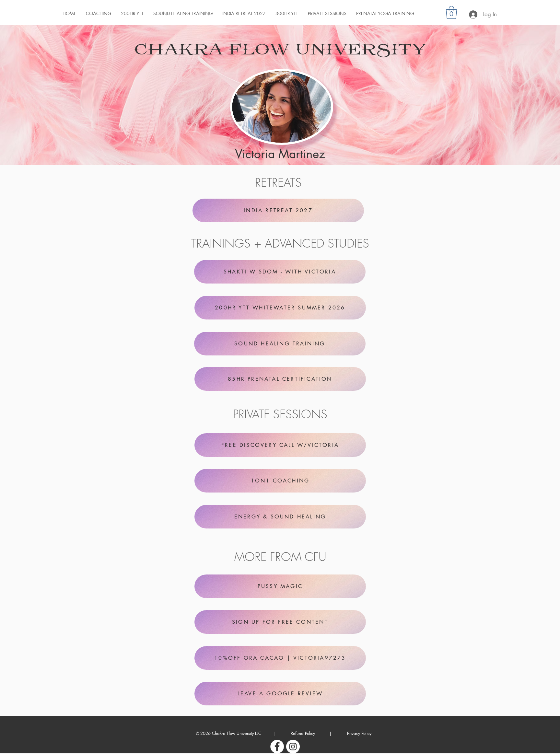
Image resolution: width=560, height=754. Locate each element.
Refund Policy (302, 733)
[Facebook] (277, 746)
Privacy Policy (359, 733)
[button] (451, 12)
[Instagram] (293, 746)
